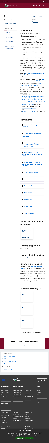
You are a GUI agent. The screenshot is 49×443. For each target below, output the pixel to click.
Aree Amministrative (5, 392)
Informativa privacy (29, 420)
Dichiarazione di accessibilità (28, 425)
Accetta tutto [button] (20, 438)
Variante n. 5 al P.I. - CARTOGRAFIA (32, 179)
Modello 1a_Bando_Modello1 (29, 108)
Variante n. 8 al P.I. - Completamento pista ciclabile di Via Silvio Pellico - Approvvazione (31, 134)
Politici (2, 399)
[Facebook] (30, 6)
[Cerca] (46, 5)
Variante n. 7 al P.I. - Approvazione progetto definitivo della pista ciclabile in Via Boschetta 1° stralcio (31, 144)
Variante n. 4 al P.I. (28, 186)
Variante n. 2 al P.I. (28, 199)
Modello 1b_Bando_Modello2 (29, 111)
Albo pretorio (27, 416)
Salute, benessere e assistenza (29, 397)
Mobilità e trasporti (16, 399)
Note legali (27, 422)
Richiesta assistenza (17, 420)
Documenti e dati (17, 11)
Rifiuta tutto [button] (29, 438)
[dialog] (24, 436)
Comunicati (39, 392)
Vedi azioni (41, 16)
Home (2, 11)
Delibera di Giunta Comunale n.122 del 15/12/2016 (32, 80)
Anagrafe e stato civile (17, 390)
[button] (24, 441)
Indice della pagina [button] (8, 28)
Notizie (38, 390)
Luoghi (38, 400)
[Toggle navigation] (2, 5)
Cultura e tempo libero (17, 392)
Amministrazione (9, 11)
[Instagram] (36, 6)
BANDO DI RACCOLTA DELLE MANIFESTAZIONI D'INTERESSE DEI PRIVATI (32, 103)
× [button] (47, 429)
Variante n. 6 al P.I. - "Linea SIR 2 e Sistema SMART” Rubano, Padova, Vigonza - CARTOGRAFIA (32, 164)
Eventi (38, 402)
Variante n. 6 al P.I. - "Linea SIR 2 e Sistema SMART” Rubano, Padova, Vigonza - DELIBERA (32, 154)
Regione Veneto (5, 1)
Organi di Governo (4, 390)
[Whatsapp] (39, 6)
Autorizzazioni (28, 400)
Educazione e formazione (18, 401)
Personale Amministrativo (6, 401)
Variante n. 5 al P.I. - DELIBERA (31, 172)
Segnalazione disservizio (18, 416)
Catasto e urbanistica (17, 396)
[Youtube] (33, 6)
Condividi (34, 16)
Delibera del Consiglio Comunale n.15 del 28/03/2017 (31, 84)
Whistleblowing (28, 418)
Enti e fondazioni (4, 396)
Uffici (2, 394)
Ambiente (27, 394)
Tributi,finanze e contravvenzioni (28, 391)
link (36, 435)
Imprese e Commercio (17, 394)
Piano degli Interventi (29, 213)
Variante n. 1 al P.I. (28, 206)
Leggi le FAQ (15, 418)
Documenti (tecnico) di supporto (29, 11)
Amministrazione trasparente (28, 413)
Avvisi (38, 394)
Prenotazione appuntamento (16, 413)
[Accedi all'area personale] (44, 1)
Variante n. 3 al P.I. (28, 192)
